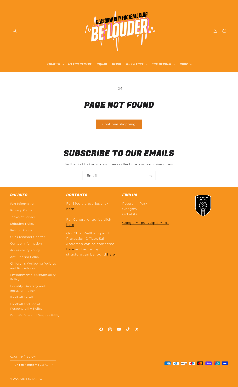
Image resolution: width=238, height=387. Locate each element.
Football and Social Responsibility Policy (26, 306)
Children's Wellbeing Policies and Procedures (33, 266)
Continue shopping (119, 124)
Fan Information (22, 203)
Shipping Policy (22, 223)
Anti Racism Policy (25, 257)
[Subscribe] (150, 175)
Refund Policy (21, 230)
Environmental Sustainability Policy (33, 277)
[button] (14, 30)
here (70, 209)
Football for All (21, 297)
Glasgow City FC (30, 378)
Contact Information (26, 243)
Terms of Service (23, 217)
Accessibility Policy (25, 250)
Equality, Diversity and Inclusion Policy (27, 288)
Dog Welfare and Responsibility (35, 315)
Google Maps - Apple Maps (145, 223)
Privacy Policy (21, 210)
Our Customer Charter (27, 237)
